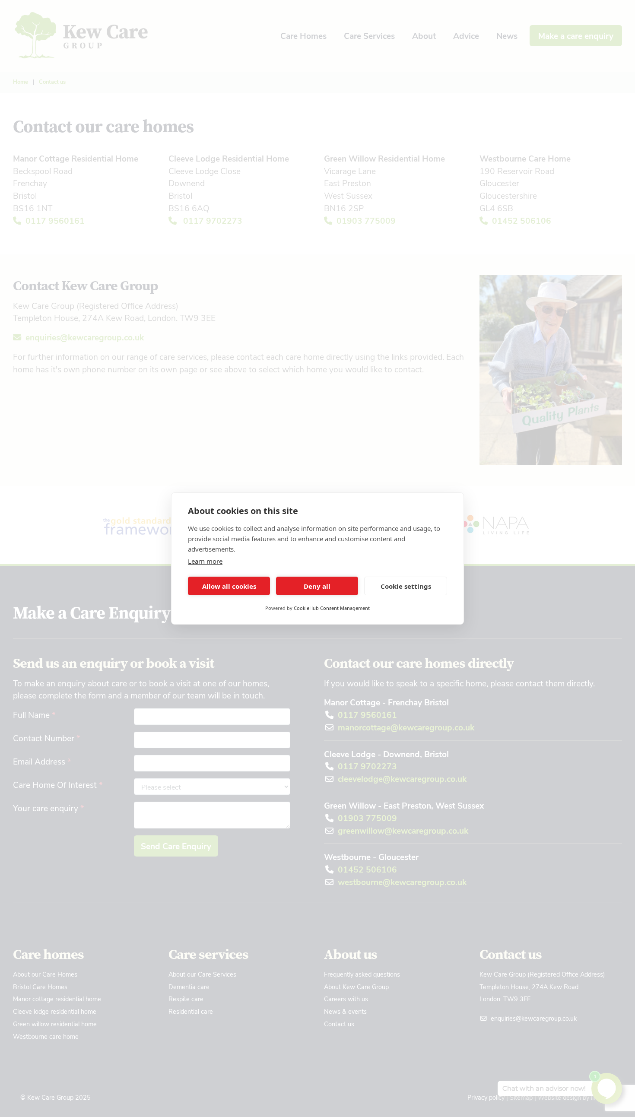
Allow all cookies (229, 586)
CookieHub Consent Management (332, 608)
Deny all (317, 586)
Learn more (205, 561)
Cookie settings (406, 586)
